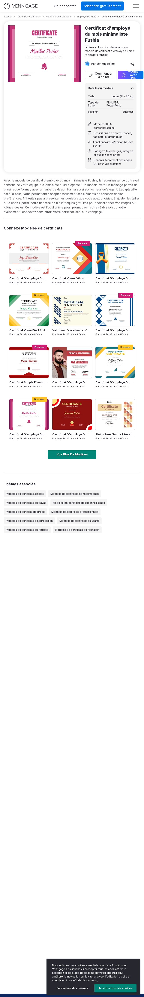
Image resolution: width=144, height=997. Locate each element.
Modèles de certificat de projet (25, 511)
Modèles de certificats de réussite (27, 529)
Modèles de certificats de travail (26, 502)
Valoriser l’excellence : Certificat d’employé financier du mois (72, 330)
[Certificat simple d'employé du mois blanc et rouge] (29, 362)
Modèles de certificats (59, 16)
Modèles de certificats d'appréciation (29, 520)
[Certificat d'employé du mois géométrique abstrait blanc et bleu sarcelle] (115, 362)
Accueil (8, 16)
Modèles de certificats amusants (79, 520)
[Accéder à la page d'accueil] (21, 6)
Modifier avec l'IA (134, 75)
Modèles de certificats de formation (77, 529)
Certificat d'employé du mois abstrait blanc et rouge (29, 278)
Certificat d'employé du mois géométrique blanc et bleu (115, 330)
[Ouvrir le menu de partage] (132, 64)
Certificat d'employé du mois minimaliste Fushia (29, 434)
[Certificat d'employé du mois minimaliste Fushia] (29, 414)
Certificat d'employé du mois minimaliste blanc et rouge (72, 382)
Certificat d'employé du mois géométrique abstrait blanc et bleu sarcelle (115, 382)
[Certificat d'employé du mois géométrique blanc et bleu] (115, 310)
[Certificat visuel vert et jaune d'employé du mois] (29, 310)
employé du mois (86, 16)
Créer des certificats (29, 16)
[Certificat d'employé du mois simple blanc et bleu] (115, 258)
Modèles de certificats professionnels (74, 511)
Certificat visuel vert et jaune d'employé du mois (29, 330)
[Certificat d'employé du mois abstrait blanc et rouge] (29, 258)
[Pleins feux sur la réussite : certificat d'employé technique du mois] (115, 414)
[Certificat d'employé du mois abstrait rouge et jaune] (72, 414)
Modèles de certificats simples (25, 493)
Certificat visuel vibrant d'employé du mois (72, 278)
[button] (100, 75)
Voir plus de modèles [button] (72, 454)
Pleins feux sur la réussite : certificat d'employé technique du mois (115, 434)
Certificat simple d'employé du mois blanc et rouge (29, 382)
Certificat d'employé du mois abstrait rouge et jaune (72, 434)
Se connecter (65, 6)
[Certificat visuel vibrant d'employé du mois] (72, 258)
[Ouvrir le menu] (136, 6)
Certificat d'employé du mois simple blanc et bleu (115, 278)
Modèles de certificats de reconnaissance (79, 502)
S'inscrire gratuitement (102, 6)
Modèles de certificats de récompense (74, 493)
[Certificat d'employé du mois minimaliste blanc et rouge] (72, 362)
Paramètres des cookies (72, 988)
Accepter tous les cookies (115, 988)
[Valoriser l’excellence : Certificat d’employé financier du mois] (72, 310)
